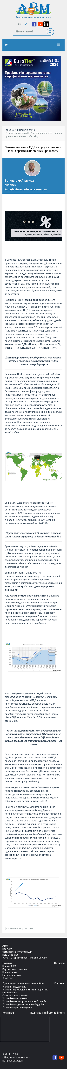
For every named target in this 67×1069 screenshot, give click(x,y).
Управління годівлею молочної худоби (23, 1004)
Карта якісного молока (14, 969)
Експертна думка (26, 130)
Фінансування (9, 992)
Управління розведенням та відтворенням (25, 989)
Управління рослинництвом (17, 1007)
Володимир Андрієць (19, 180)
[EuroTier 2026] (31, 88)
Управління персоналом (15, 998)
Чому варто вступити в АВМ (17, 952)
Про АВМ (7, 949)
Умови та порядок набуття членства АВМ (24, 957)
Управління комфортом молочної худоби (24, 1001)
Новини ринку (9, 972)
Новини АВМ (9, 966)
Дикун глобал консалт (16, 1057)
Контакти (59, 983)
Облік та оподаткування (15, 995)
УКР (20, 23)
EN (26, 23)
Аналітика (7, 978)
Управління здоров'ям (14, 986)
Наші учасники (10, 954)
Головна (9, 130)
